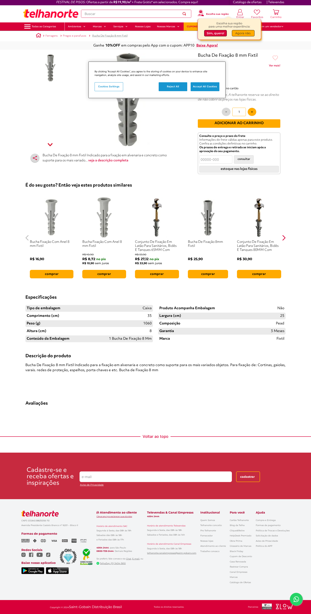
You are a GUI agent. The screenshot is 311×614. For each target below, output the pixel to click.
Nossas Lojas (143, 26)
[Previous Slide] (27, 238)
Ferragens (51, 35)
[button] (44, 26)
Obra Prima (236, 541)
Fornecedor (206, 535)
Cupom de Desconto (241, 556)
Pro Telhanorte (208, 530)
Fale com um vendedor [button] (267, 26)
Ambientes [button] (74, 26)
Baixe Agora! (207, 45)
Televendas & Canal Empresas (170, 512)
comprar (52, 274)
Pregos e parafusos (74, 35)
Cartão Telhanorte (239, 520)
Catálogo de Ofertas (240, 582)
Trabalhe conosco (209, 551)
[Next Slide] (284, 238)
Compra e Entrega (266, 520)
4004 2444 (102, 548)
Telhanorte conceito (211, 525)
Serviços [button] (118, 26)
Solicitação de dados (267, 535)
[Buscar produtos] (185, 14)
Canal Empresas (238, 572)
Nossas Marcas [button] (166, 26)
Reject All (173, 86)
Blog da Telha (237, 525)
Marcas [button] (97, 26)
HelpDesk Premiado (240, 535)
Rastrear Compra (239, 566)
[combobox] (136, 14)
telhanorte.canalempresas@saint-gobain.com (171, 553)
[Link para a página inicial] (38, 36)
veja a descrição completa (108, 160)
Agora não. (243, 33)
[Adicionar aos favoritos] (275, 58)
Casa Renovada (238, 561)
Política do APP (264, 546)
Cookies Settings (109, 86)
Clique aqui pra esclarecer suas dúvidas (114, 516)
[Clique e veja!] (274, 66)
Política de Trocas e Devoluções (273, 530)
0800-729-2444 (105, 551)
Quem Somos (207, 520)
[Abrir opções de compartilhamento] (35, 158)
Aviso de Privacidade (92, 485)
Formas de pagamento (268, 525)
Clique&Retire (237, 530)
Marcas (234, 577)
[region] (157, 79)
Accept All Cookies (205, 86)
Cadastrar (247, 477)
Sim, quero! (215, 33)
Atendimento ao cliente (213, 546)
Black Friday (236, 551)
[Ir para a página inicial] (50, 13)
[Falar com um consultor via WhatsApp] (296, 599)
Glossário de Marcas (240, 546)
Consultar (244, 159)
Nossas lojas (206, 541)
